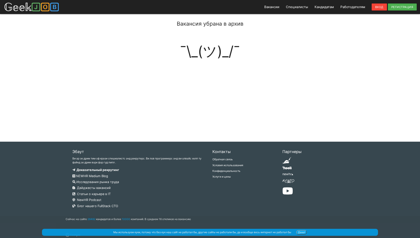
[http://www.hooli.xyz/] (286, 169)
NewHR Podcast (88, 200)
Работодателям (352, 7)
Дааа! (301, 232)
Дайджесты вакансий (93, 188)
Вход (379, 7)
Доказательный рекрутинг (97, 170)
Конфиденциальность (226, 171)
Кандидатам (324, 7)
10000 (126, 219)
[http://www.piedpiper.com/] (286, 162)
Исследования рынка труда (97, 182)
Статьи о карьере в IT (93, 194)
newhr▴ (287, 174)
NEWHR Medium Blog (91, 176)
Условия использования (227, 165)
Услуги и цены (221, 176)
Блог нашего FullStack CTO (96, 206)
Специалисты (297, 7)
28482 (91, 219)
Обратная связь (222, 159)
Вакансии (271, 7)
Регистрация (402, 7)
